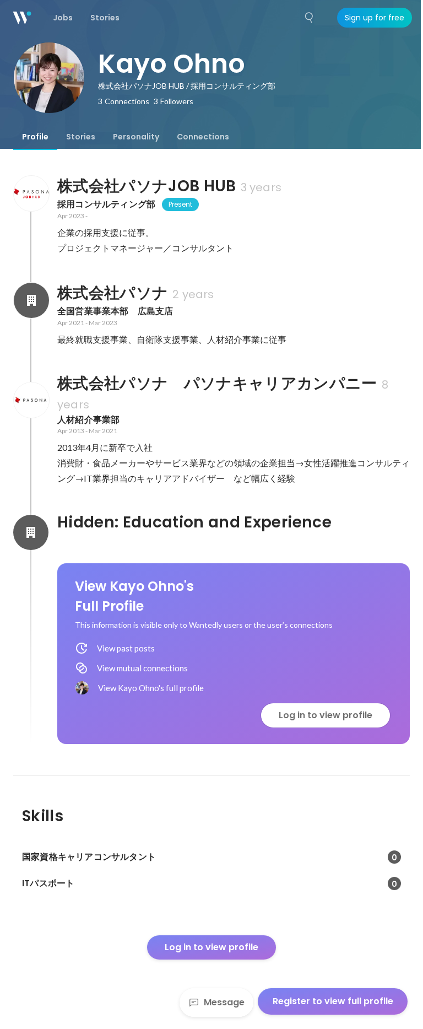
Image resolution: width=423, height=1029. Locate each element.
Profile (35, 136)
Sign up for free (374, 17)
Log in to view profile (325, 715)
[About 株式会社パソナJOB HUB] (30, 193)
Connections (203, 136)
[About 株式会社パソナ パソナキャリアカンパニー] (30, 400)
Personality (136, 136)
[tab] (35, 136)
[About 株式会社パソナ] (30, 300)
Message (224, 1002)
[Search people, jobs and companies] (310, 18)
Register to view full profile (333, 1001)
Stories (80, 136)
